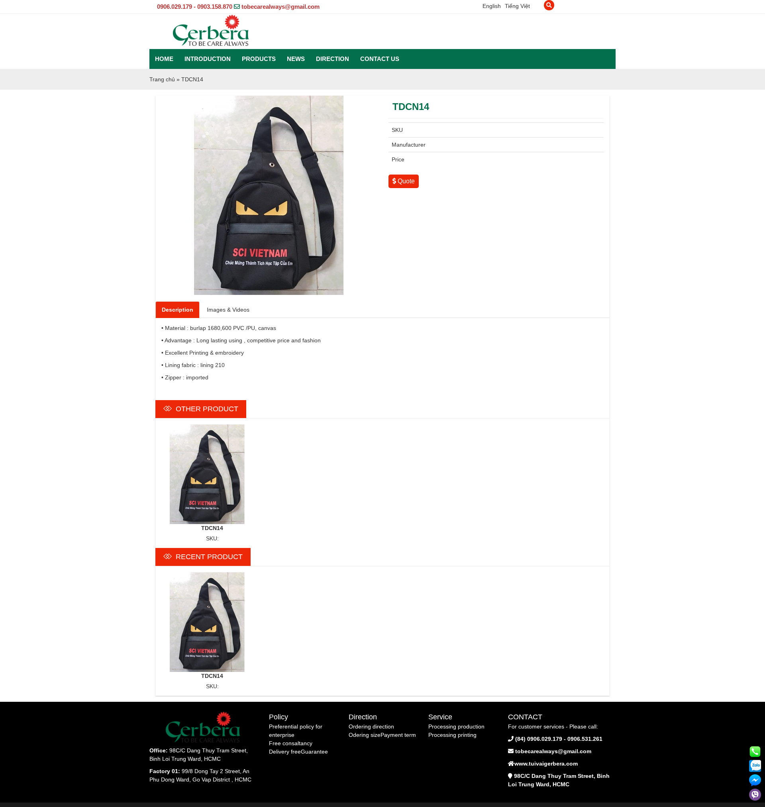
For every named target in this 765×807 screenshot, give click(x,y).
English (492, 6)
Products (259, 58)
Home (164, 58)
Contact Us (379, 58)
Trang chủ (162, 79)
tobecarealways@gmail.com (280, 6)
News (296, 58)
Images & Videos (228, 309)
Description (177, 309)
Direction (332, 58)
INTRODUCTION (207, 58)
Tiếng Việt (517, 6)
